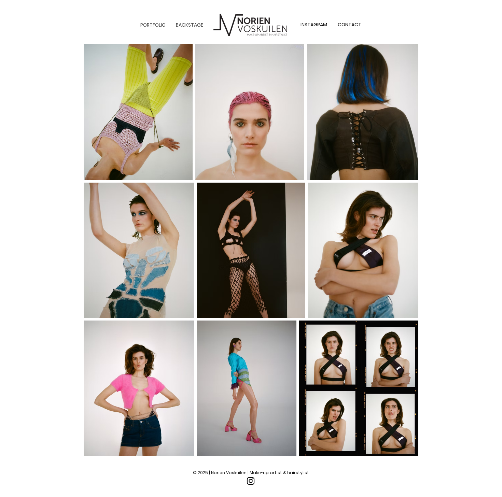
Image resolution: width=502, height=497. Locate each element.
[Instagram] (251, 481)
